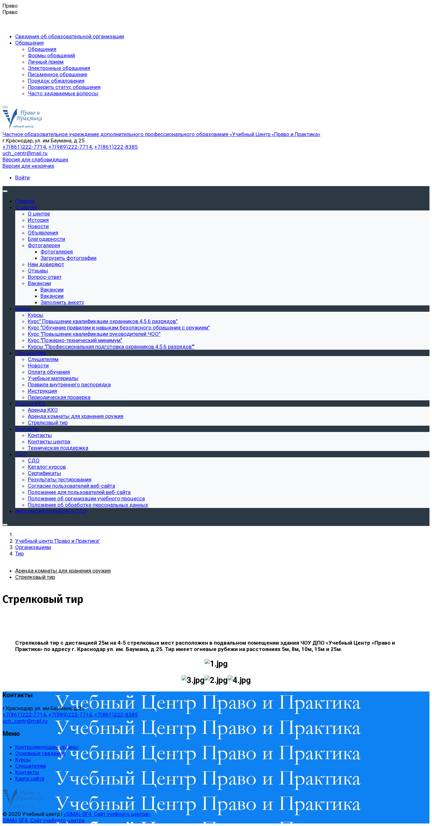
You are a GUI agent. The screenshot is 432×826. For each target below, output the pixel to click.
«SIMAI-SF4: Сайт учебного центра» (107, 814)
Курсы (23, 759)
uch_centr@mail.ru (25, 153)
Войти (22, 177)
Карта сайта (29, 778)
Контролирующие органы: (47, 747)
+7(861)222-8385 (116, 147)
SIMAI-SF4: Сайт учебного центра (43, 820)
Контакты (27, 772)
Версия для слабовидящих (35, 159)
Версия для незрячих (28, 166)
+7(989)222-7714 (70, 147)
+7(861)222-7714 (24, 147)
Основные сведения (40, 753)
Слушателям (30, 766)
